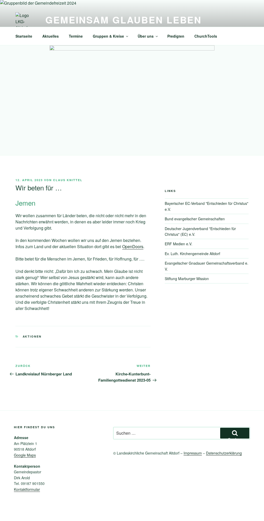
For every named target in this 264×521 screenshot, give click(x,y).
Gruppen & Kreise (108, 36)
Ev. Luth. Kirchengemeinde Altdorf (192, 253)
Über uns (146, 36)
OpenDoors (132, 246)
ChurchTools (205, 36)
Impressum (193, 453)
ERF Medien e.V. (178, 243)
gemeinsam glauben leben (123, 19)
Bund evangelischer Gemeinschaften (195, 218)
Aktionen (32, 336)
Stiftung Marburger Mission (187, 278)
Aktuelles (50, 36)
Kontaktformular (27, 489)
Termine (76, 36)
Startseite (23, 36)
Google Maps (25, 455)
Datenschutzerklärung (224, 453)
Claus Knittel (67, 180)
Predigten (175, 36)
